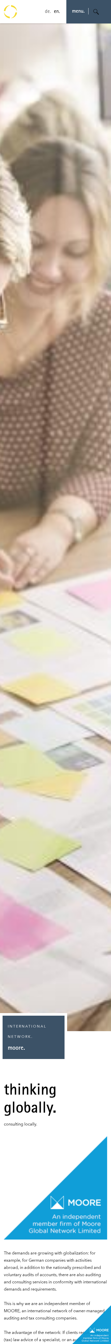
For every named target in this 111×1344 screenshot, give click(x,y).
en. (57, 11)
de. (48, 11)
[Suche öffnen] (96, 12)
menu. (78, 11)
